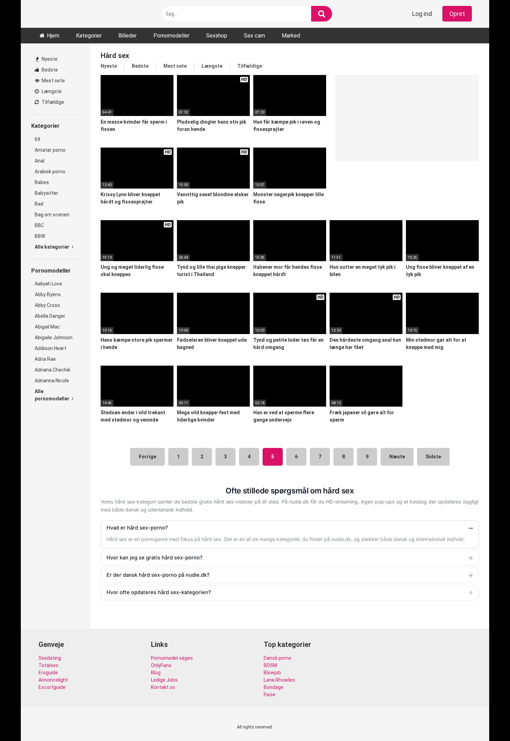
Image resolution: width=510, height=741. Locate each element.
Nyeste (49, 59)
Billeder (127, 35)
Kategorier (89, 35)
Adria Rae (45, 359)
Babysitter (46, 193)
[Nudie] (40, 14)
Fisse (269, 694)
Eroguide (48, 672)
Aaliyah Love (48, 283)
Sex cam (254, 35)
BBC (39, 225)
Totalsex (48, 665)
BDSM (270, 665)
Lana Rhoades (279, 680)
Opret (457, 13)
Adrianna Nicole (52, 380)
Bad (39, 204)
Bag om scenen (52, 214)
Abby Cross (47, 305)
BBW (40, 236)
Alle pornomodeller (52, 395)
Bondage (273, 687)
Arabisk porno (50, 171)
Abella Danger (50, 316)
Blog (156, 672)
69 (37, 139)
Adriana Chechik (52, 370)
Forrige (147, 456)
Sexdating (50, 658)
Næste (397, 456)
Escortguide (52, 687)
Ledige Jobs (164, 680)
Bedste (49, 70)
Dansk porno (277, 658)
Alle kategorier (52, 247)
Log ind (422, 13)
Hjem (53, 35)
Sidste (433, 456)
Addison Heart (50, 348)
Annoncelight (53, 680)
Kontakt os (163, 687)
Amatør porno (50, 150)
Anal (39, 161)
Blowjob (272, 672)
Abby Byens (48, 294)
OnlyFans (161, 665)
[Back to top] (486, 720)
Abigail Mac (47, 327)
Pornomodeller (171, 35)
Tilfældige (52, 102)
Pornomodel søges (172, 658)
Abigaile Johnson (54, 337)
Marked (291, 35)
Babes (42, 182)
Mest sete (53, 80)
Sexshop (216, 35)
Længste (51, 91)
